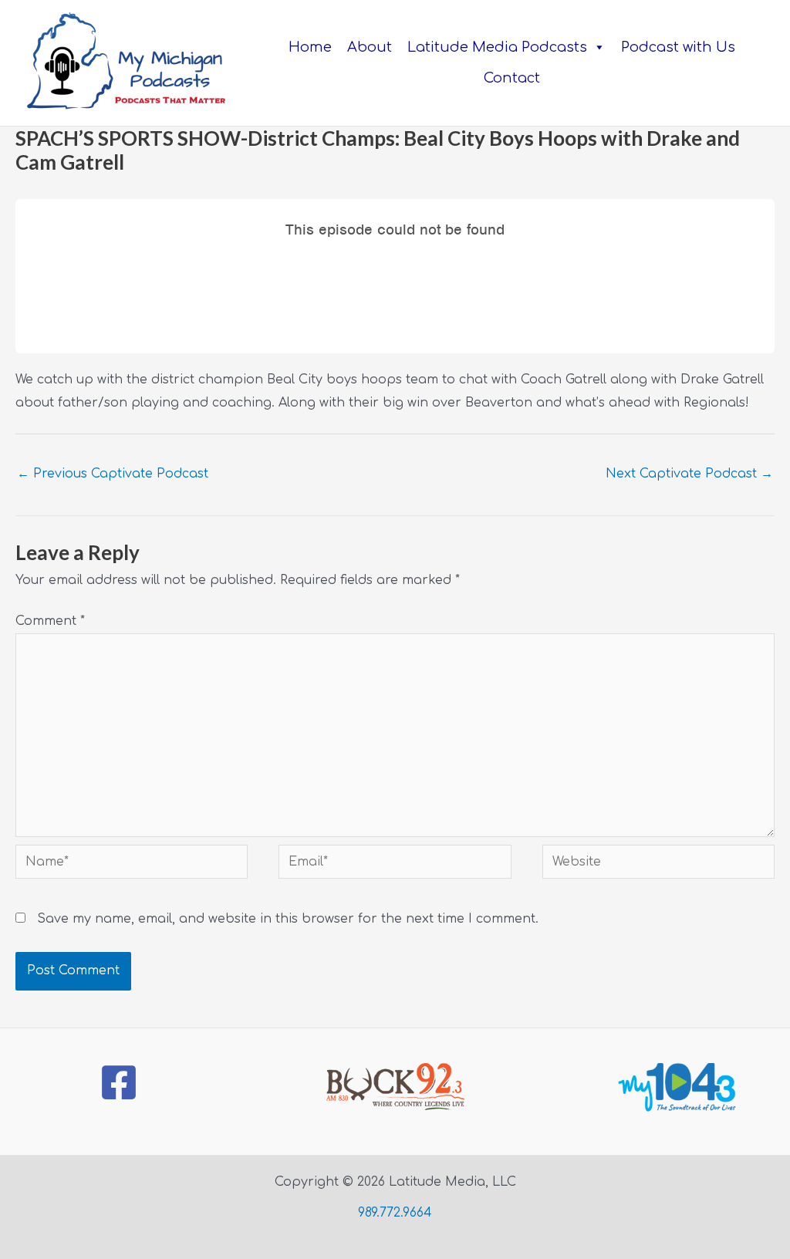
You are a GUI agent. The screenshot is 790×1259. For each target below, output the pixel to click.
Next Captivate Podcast (689, 474)
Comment (50, 621)
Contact (512, 78)
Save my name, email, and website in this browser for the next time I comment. (287, 919)
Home (310, 47)
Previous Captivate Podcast (112, 474)
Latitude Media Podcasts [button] (497, 47)
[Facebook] (119, 1082)
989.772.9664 (395, 1213)
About (369, 47)
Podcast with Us (678, 47)
